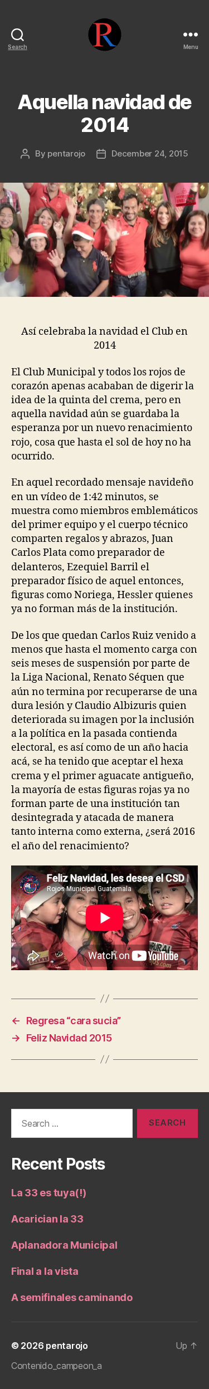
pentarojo (66, 153)
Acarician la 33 (47, 1219)
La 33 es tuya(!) (48, 1193)
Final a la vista (45, 1271)
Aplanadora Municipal (64, 1245)
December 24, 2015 (149, 153)
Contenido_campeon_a (56, 1365)
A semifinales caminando (72, 1297)
